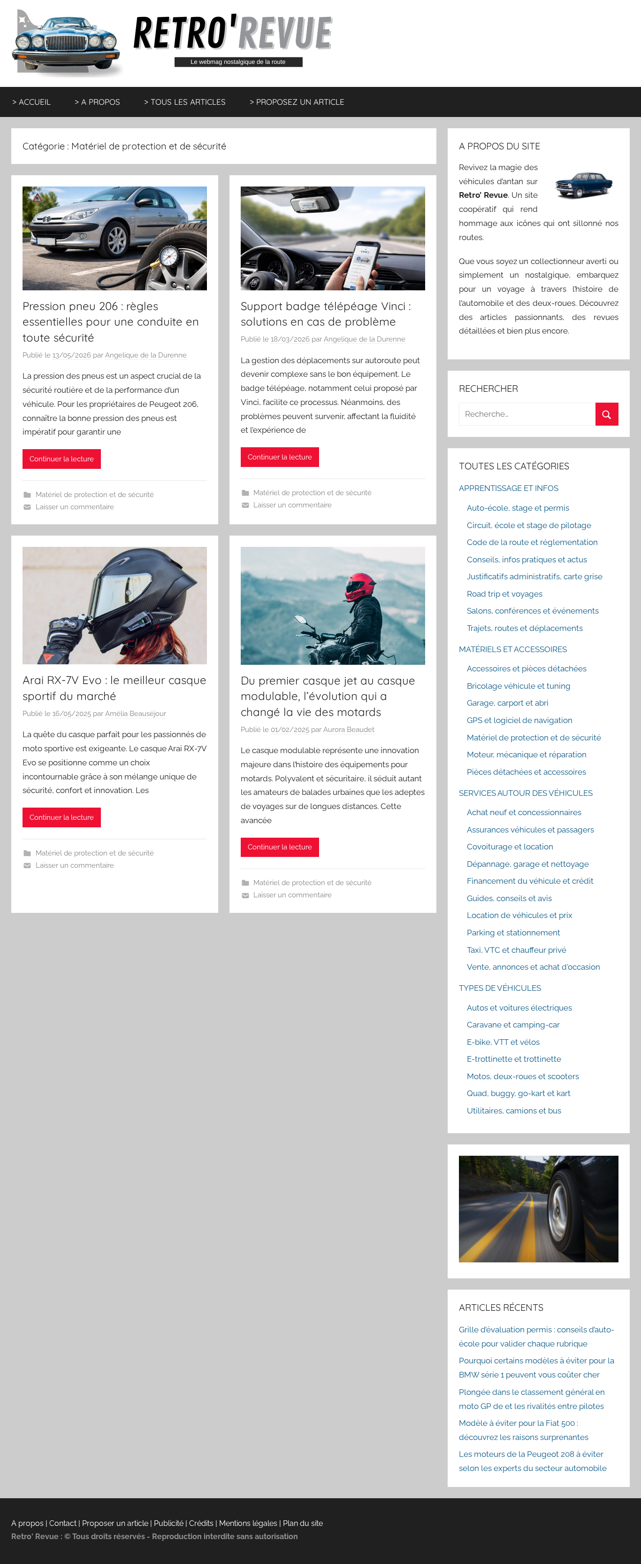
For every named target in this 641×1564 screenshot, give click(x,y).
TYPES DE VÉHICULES (500, 988)
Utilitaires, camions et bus (514, 1110)
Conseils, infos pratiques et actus (527, 559)
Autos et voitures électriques (519, 1007)
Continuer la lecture (62, 459)
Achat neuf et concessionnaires (524, 812)
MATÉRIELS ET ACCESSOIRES (513, 649)
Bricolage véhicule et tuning (519, 686)
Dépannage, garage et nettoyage (528, 864)
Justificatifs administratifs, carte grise (535, 576)
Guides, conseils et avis (509, 898)
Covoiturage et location (510, 846)
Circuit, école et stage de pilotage (529, 525)
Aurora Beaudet (348, 729)
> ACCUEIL (31, 102)
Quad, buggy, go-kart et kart (519, 1093)
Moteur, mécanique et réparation (527, 754)
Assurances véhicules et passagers (530, 829)
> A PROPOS (97, 102)
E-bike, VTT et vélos (503, 1042)
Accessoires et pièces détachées (527, 668)
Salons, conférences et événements (533, 610)
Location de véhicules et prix (519, 915)
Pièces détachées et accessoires (526, 772)
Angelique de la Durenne (146, 355)
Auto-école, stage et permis (518, 508)
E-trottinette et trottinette (514, 1059)
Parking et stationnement (513, 932)
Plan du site (303, 1523)
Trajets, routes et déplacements (525, 628)
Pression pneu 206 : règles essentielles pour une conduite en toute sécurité (111, 321)
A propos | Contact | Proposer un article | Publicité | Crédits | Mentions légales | (147, 1523)
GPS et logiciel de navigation (519, 720)
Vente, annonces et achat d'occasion (533, 967)
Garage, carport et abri (508, 703)
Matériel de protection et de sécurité (95, 494)
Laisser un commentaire (75, 507)
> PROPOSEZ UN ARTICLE (297, 102)
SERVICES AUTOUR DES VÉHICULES (526, 793)
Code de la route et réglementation (532, 542)
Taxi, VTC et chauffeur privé (516, 950)
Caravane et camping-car (513, 1024)
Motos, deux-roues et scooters (523, 1076)
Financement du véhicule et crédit (530, 881)
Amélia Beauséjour (135, 713)
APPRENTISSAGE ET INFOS (508, 488)
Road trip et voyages (504, 594)
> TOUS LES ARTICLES (185, 102)
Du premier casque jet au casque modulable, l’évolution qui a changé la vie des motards (328, 696)
